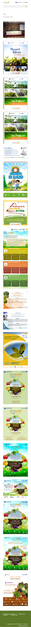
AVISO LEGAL (14, 615)
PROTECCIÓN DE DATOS (9, 614)
